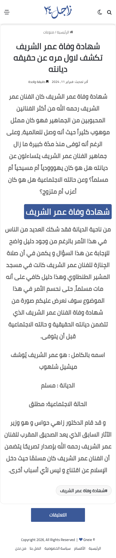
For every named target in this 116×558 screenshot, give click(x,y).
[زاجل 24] (57, 12)
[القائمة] (6, 14)
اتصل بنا (35, 548)
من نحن (20, 548)
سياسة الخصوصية (58, 548)
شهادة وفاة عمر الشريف (82, 490)
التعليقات (58, 514)
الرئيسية (63, 32)
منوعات (48, 32)
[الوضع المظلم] (100, 14)
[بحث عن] (109, 14)
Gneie (87, 539)
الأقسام (79, 548)
